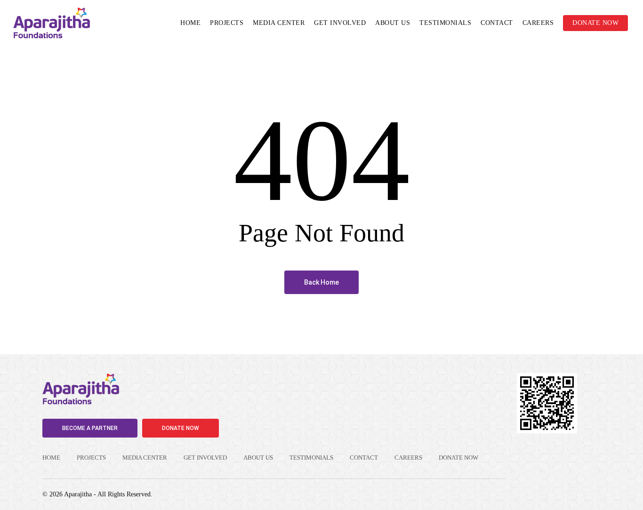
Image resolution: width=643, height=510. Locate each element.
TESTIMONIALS (311, 457)
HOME (51, 457)
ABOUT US (258, 457)
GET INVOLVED (205, 457)
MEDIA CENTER (144, 457)
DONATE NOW (458, 457)
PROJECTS (91, 457)
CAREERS (408, 457)
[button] (89, 428)
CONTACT (364, 457)
